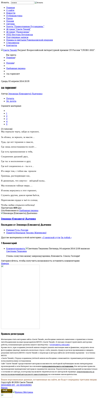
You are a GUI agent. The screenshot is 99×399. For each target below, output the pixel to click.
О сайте (10, 10)
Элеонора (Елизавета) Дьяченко (25, 93)
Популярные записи (17, 37)
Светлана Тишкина (16, 251)
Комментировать (16, 248)
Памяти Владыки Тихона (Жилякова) (26, 232)
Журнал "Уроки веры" (18, 31)
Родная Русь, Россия (17, 230)
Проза (9, 18)
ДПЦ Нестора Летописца (19, 34)
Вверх (4, 387)
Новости (10, 13)
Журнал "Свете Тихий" (18, 29)
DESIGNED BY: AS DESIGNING (16, 385)
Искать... (5, 2)
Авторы (10, 23)
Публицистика (14, 15)
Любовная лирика (15, 68)
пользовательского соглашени (57, 366)
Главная (10, 7)
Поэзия (10, 21)
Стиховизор (12, 42)
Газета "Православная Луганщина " (25, 26)
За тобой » (66, 237)
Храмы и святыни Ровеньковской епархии (29, 40)
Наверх (5, 263)
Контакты (11, 45)
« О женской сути (51, 237)
